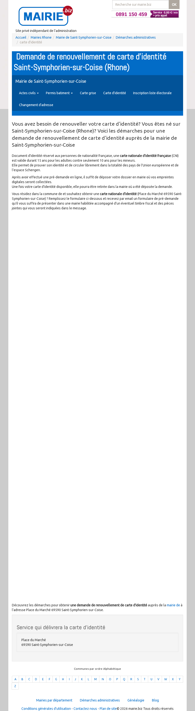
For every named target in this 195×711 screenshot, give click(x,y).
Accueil (20, 37)
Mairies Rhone (41, 37)
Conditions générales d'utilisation (46, 709)
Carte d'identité (114, 93)
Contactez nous (85, 709)
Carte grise (88, 93)
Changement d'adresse (36, 105)
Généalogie (135, 700)
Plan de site (108, 709)
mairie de (174, 605)
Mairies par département (54, 700)
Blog (155, 700)
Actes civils (27, 93)
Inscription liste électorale (152, 93)
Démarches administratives (136, 37)
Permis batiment (58, 93)
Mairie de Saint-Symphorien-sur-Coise (84, 37)
